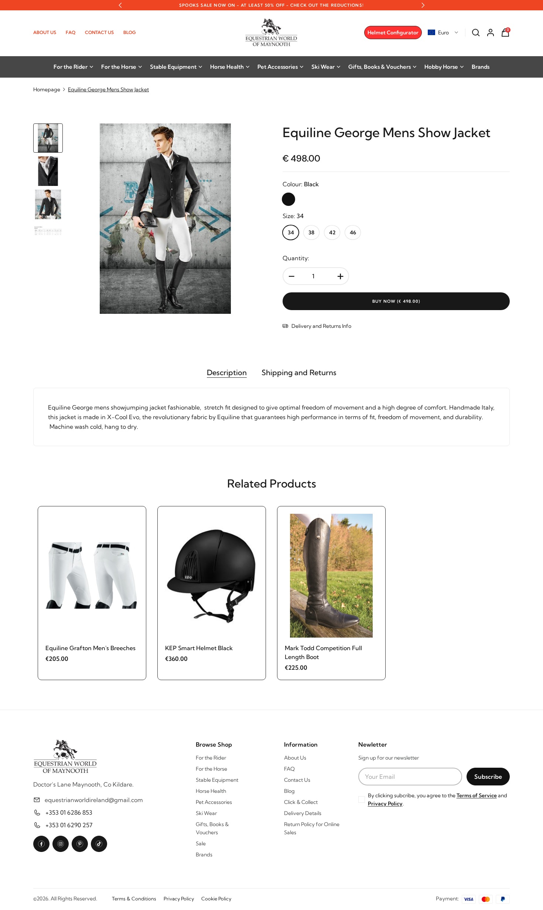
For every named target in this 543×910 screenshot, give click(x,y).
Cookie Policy (216, 898)
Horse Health (227, 66)
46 (353, 232)
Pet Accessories (277, 66)
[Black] (288, 199)
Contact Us (99, 32)
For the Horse (118, 66)
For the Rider (71, 66)
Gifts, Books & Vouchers (379, 66)
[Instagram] (60, 844)
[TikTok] (99, 844)
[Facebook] (41, 844)
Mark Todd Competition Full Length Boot (323, 652)
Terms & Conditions (134, 898)
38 (311, 232)
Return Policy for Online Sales (311, 828)
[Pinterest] (80, 844)
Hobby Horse (441, 66)
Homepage (46, 89)
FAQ (70, 32)
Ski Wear (323, 66)
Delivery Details (302, 813)
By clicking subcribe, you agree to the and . (437, 799)
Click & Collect (301, 802)
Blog (129, 32)
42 (332, 232)
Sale (201, 843)
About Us (44, 32)
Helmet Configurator (393, 32)
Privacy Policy (385, 803)
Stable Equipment (173, 66)
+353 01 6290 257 (68, 825)
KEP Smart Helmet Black (199, 648)
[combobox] (443, 32)
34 (291, 232)
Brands (480, 66)
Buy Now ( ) (396, 301)
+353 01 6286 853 (68, 812)
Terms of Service (477, 795)
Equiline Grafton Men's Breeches (90, 648)
